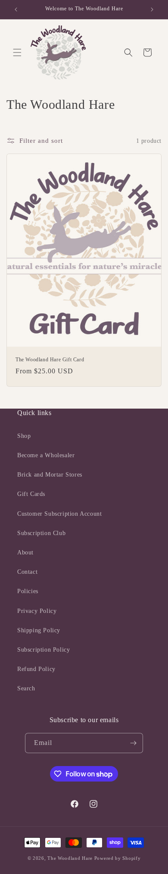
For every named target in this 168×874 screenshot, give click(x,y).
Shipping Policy (38, 630)
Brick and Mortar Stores (49, 474)
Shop (24, 436)
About (25, 552)
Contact (27, 572)
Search (26, 688)
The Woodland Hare (70, 858)
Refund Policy (36, 669)
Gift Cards (31, 494)
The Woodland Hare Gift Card (50, 360)
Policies (27, 591)
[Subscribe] (133, 743)
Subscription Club (41, 533)
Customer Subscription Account (59, 514)
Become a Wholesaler (46, 455)
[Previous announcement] (15, 9)
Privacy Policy (36, 611)
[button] (17, 52)
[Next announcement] (152, 9)
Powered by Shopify (117, 858)
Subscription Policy (43, 649)
